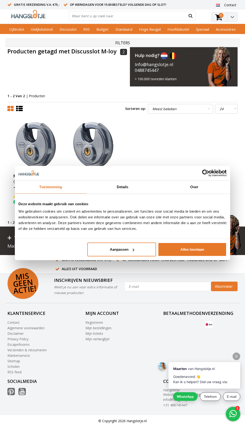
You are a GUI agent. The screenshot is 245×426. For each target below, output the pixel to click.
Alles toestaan (192, 249)
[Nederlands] (218, 4)
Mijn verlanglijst (97, 339)
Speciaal (202, 29)
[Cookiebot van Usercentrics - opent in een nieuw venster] (206, 172)
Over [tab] (194, 187)
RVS (86, 29)
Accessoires (226, 29)
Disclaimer (15, 333)
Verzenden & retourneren (27, 350)
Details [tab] (122, 187)
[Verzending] (208, 324)
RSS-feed (14, 372)
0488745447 (147, 70)
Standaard (124, 29)
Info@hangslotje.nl (154, 64)
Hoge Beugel (150, 29)
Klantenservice (18, 355)
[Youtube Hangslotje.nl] (22, 393)
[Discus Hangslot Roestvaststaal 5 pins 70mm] (93, 145)
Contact (13, 322)
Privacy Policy (17, 339)
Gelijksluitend (42, 29)
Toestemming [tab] (50, 187)
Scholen (13, 366)
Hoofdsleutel (178, 29)
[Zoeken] (190, 15)
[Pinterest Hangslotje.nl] (11, 393)
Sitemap (13, 361)
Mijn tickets (94, 333)
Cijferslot (16, 29)
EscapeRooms (18, 344)
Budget (102, 29)
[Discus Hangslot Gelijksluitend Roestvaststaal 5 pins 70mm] (36, 145)
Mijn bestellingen (98, 328)
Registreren (94, 322)
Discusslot (68, 29)
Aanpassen (119, 249)
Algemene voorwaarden (26, 328)
